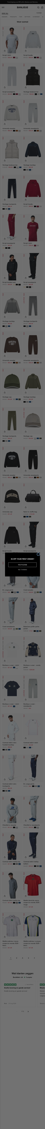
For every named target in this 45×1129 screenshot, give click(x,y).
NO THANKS (22, 569)
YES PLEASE (22, 565)
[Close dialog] (38, 554)
